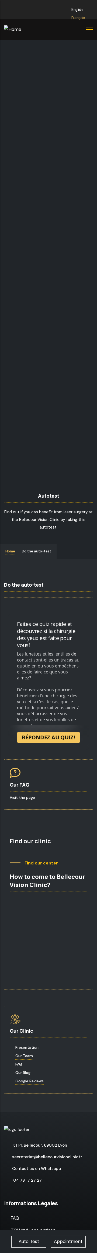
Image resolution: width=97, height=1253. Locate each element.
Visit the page (22, 797)
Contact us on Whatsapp (36, 1168)
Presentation (27, 1047)
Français (78, 17)
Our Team (24, 1055)
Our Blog (22, 1072)
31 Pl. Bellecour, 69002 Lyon (40, 1145)
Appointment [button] (68, 1241)
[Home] (28, 29)
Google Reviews (29, 1081)
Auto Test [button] (29, 1241)
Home (10, 551)
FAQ (18, 1064)
